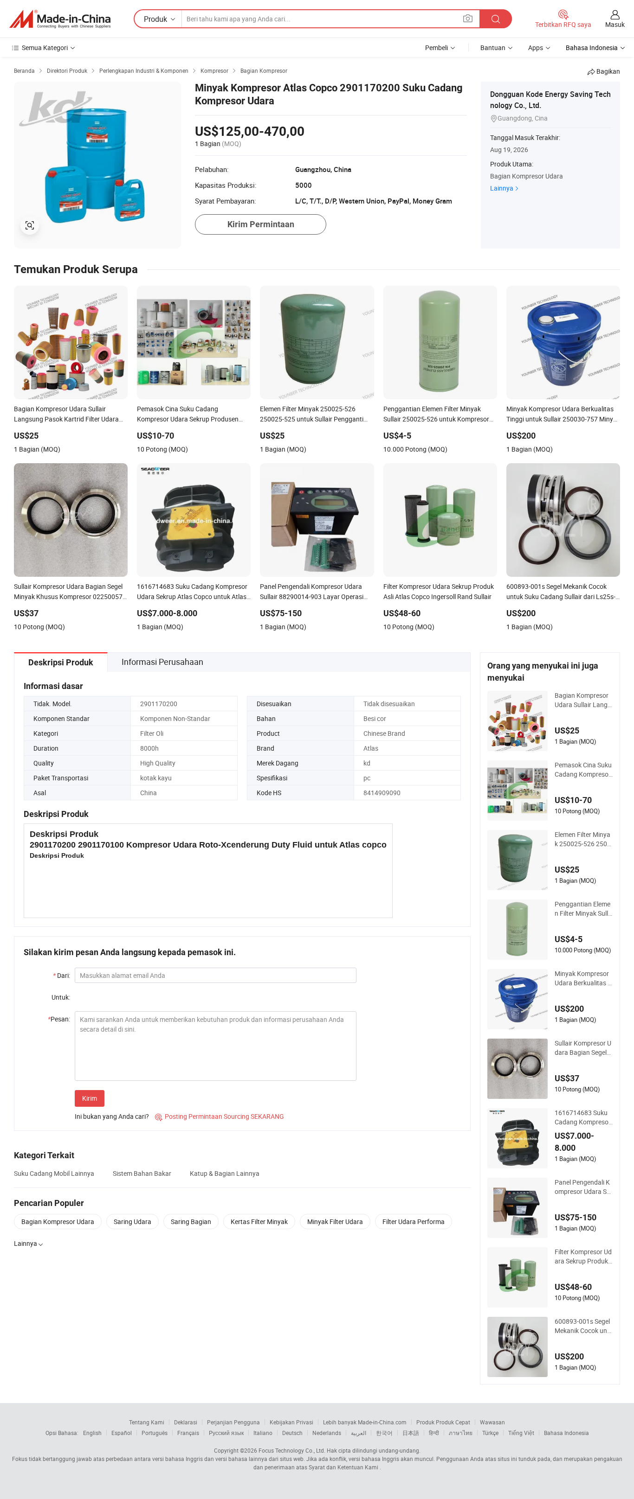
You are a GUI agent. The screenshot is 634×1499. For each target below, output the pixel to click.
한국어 (384, 1432)
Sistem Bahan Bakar (142, 1173)
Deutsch (292, 1432)
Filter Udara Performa (413, 1221)
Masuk (615, 24)
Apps (535, 47)
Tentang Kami (146, 1422)
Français (188, 1432)
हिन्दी (434, 1432)
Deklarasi (185, 1422)
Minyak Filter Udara (335, 1221)
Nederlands (326, 1432)
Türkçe (490, 1432)
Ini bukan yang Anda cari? (112, 1116)
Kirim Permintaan (260, 224)
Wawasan (492, 1422)
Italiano (262, 1432)
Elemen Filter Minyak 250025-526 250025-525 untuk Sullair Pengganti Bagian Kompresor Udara (583, 839)
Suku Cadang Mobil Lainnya (54, 1173)
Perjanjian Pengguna (233, 1422)
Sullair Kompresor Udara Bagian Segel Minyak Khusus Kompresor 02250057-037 (583, 1048)
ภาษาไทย (460, 1432)
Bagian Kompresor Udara (57, 1221)
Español (121, 1432)
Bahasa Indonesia (566, 1432)
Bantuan (492, 47)
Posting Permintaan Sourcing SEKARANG (219, 1116)
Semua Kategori (45, 47)
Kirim (89, 1098)
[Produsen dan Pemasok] (59, 19)
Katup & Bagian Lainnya (224, 1173)
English (92, 1432)
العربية (358, 1432)
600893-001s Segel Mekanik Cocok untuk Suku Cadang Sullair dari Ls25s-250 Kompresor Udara (583, 1326)
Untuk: (61, 997)
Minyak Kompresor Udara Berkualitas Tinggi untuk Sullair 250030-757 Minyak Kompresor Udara (584, 978)
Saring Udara (132, 1221)
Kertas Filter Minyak (259, 1221)
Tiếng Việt (521, 1432)
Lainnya (501, 188)
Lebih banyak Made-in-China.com (365, 1422)
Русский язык (226, 1432)
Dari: (61, 975)
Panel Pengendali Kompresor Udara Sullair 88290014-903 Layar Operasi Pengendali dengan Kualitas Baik (584, 1187)
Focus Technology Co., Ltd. (292, 1450)
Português (155, 1432)
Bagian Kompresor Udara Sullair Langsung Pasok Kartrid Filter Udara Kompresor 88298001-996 (583, 700)
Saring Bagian (191, 1221)
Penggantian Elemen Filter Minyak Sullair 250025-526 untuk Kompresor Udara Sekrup (583, 908)
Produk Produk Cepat (443, 1422)
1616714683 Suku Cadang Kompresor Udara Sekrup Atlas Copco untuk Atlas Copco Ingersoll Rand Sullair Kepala (583, 1117)
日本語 (410, 1432)
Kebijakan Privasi (291, 1422)
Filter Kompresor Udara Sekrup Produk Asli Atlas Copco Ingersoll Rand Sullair (583, 1256)
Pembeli (436, 47)
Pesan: (59, 1018)
